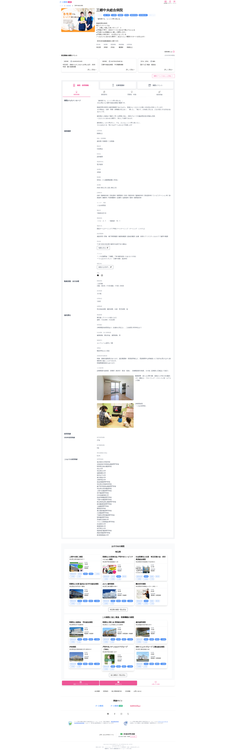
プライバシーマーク (163, 721)
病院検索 (68, 5)
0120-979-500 (129, 734)
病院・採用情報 (83, 85)
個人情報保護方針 (117, 691)
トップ (61, 5)
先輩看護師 (120, 85)
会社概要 (97, 691)
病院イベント (158, 85)
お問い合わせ (137, 691)
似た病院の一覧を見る (118, 675)
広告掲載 (127, 691)
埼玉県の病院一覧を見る (118, 610)
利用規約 (105, 691)
